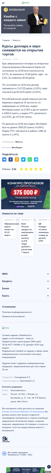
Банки (5, 288)
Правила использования (13, 316)
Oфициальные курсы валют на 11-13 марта (11, 229)
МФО (5, 274)
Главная (6, 40)
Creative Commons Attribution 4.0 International (23, 411)
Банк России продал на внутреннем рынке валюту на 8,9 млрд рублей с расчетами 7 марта (27, 238)
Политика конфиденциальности (17, 312)
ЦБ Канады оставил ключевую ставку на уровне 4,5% (44, 232)
